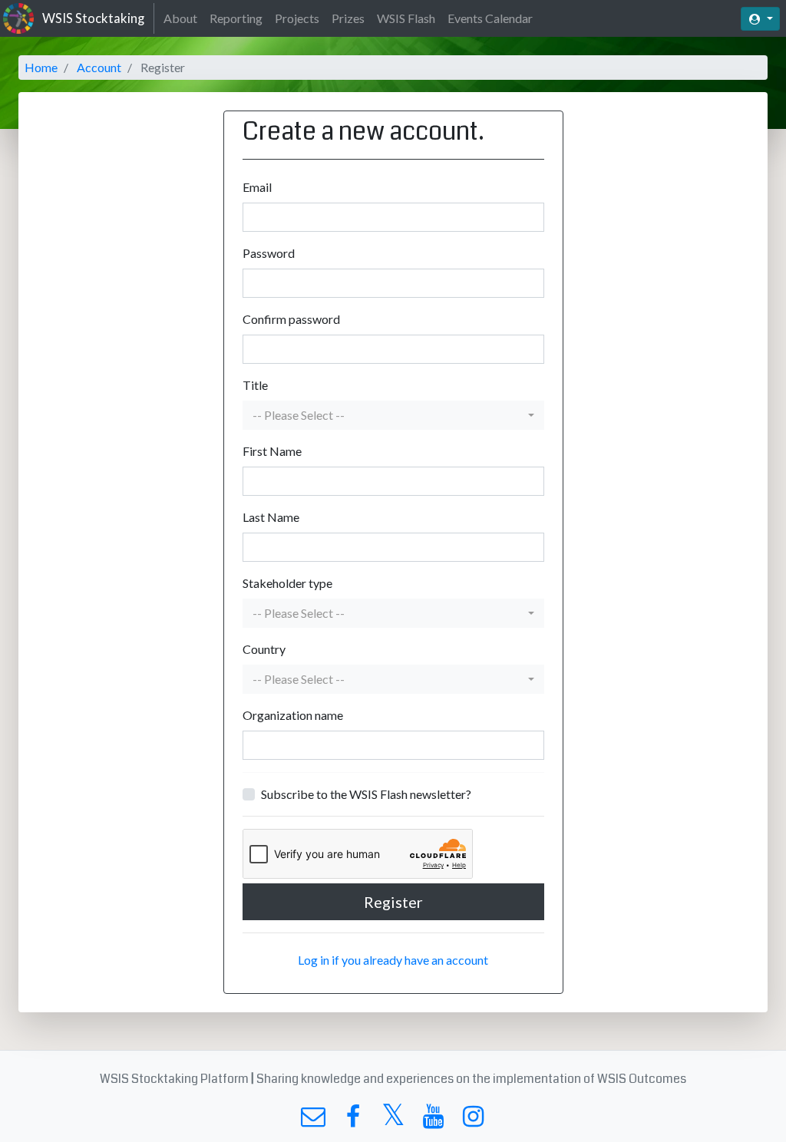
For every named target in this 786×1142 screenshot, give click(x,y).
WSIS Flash (406, 18)
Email (257, 187)
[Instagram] (473, 1120)
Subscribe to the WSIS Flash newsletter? (366, 794)
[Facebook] (352, 1120)
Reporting (236, 18)
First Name (272, 451)
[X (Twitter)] (392, 1120)
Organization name (293, 715)
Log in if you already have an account (393, 959)
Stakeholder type (287, 583)
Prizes (348, 18)
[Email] (313, 1120)
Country (264, 649)
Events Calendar (490, 18)
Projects (297, 18)
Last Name (271, 517)
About (180, 18)
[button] (393, 415)
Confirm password (291, 319)
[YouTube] (433, 1120)
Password (269, 253)
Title (255, 385)
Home (41, 67)
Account (99, 67)
